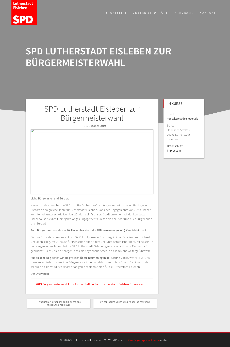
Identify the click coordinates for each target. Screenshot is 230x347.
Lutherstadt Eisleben (116, 284)
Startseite (116, 12)
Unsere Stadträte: (151, 12)
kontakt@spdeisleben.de (182, 118)
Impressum (174, 150)
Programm (184, 12)
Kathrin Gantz (93, 284)
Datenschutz (175, 146)
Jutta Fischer (75, 284)
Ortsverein (136, 284)
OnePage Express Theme (144, 340)
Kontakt (208, 12)
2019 (39, 284)
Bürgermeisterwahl (54, 284)
